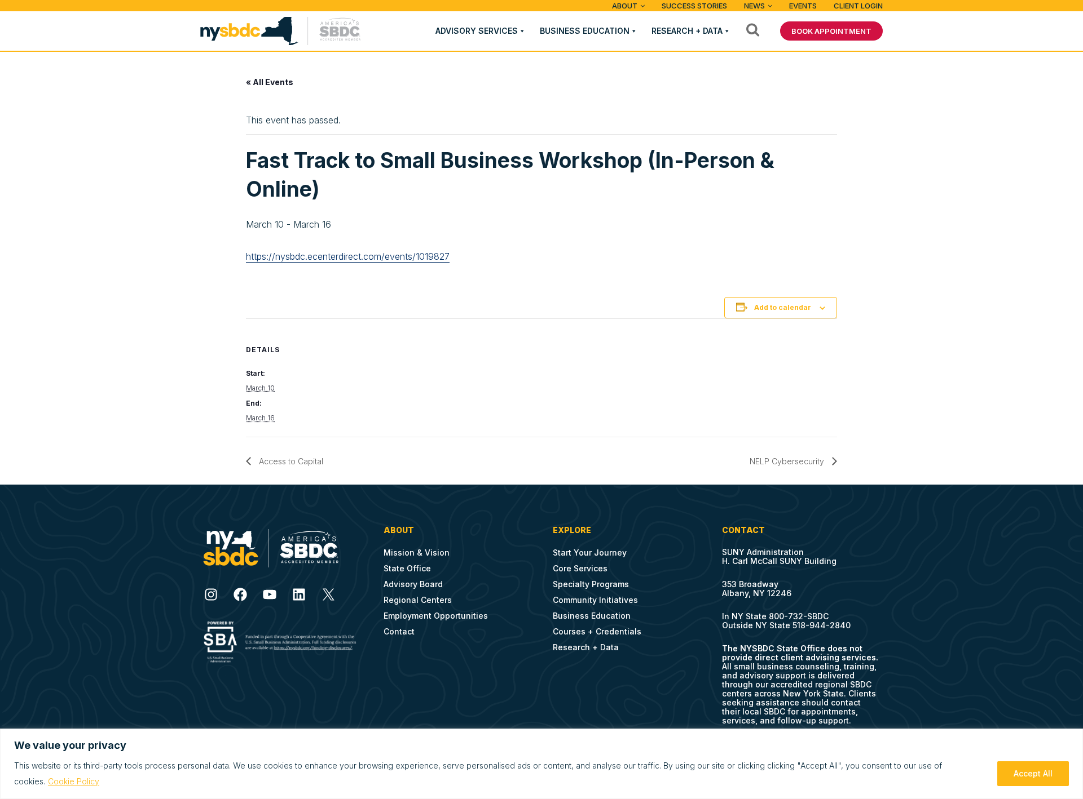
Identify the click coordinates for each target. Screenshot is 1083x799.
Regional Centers (418, 600)
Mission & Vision (417, 552)
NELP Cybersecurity (788, 461)
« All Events (269, 82)
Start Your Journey (590, 552)
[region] (541, 764)
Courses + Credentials (597, 631)
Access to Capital (290, 461)
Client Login (858, 5)
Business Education (584, 30)
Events (803, 5)
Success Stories (694, 5)
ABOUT (624, 5)
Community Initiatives (595, 600)
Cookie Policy (73, 781)
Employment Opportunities (436, 615)
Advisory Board (413, 584)
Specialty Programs (591, 584)
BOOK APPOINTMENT (831, 30)
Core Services (580, 568)
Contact (399, 631)
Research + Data (687, 30)
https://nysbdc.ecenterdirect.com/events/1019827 (348, 256)
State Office (407, 568)
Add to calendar (782, 307)
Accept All (1033, 773)
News (754, 5)
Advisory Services (476, 30)
